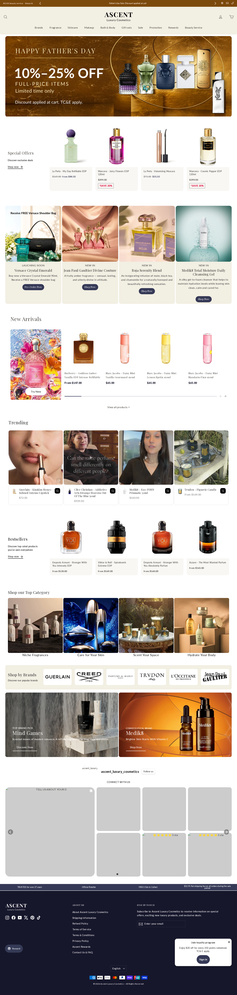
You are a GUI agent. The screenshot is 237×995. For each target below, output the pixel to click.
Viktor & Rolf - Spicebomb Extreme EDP (112, 564)
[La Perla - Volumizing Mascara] (162, 146)
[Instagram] (222, 3)
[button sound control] (59, 480)
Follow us (148, 771)
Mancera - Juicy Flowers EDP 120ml (113, 173)
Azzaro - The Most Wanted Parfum (207, 562)
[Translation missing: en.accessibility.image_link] (61, 725)
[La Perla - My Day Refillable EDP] (71, 146)
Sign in (203, 959)
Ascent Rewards (81, 946)
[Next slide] (225, 396)
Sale (140, 27)
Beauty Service (193, 27)
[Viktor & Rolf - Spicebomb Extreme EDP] (116, 537)
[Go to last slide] (10, 832)
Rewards (29, 3)
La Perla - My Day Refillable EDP (69, 171)
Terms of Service (81, 929)
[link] (129, 407)
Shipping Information (84, 917)
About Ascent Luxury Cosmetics (90, 912)
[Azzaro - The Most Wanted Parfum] (208, 537)
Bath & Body (107, 27)
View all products (117, 407)
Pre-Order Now (33, 287)
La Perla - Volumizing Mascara (159, 171)
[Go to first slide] (215, 3)
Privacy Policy (80, 940)
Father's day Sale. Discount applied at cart (150, 3)
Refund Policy (80, 923)
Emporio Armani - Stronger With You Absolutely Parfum (161, 564)
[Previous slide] (40, 3)
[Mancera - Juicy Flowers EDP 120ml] (116, 146)
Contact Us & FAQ (82, 952)
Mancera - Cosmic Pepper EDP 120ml (205, 173)
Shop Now (90, 287)
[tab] (117, 874)
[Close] (229, 943)
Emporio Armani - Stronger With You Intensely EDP (69, 564)
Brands (39, 27)
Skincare (73, 27)
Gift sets (127, 27)
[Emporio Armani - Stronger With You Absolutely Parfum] (162, 537)
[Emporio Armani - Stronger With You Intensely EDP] (71, 537)
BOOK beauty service (13, 3)
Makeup (89, 27)
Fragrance (55, 27)
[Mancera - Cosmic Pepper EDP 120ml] (208, 146)
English (116, 968)
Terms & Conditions (83, 935)
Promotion (155, 27)
